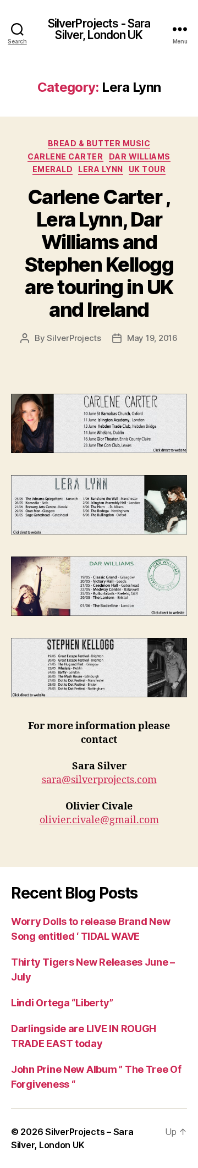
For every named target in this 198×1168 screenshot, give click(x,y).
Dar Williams (139, 156)
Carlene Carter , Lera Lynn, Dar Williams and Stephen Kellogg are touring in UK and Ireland (99, 253)
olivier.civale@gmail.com (99, 820)
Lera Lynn (100, 169)
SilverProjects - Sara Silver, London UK (99, 29)
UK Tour (147, 169)
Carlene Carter (65, 156)
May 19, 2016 (152, 338)
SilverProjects (74, 338)
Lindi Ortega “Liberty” (62, 1003)
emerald (52, 169)
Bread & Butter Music (99, 143)
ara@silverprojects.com (101, 780)
